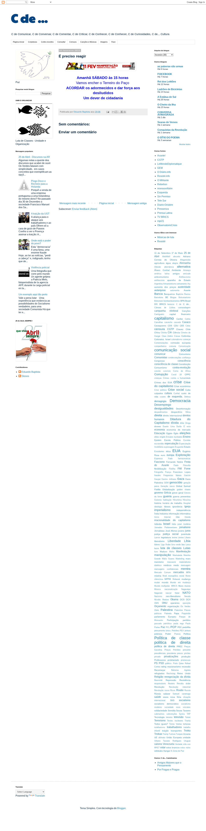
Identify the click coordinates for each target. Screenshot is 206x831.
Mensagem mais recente (72, 203)
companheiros (160, 346)
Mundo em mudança (180, 582)
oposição (186, 603)
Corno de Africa (181, 371)
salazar (166, 693)
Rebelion (162, 184)
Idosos (167, 506)
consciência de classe (166, 364)
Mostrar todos (184, 144)
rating (163, 666)
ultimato (161, 737)
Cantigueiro (159, 314)
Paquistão (186, 613)
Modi (165, 576)
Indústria (164, 513)
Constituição (184, 364)
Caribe (179, 319)
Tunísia (172, 734)
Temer (187, 717)
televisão (179, 717)
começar (186, 339)
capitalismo (164, 318)
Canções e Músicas (88, 42)
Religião (158, 676)
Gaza (180, 478)
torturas (186, 724)
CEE (182, 325)
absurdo (176, 256)
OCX (188, 599)
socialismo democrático (166, 704)
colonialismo (176, 339)
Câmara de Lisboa (164, 307)
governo (158, 492)
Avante (187, 290)
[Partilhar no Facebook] (121, 111)
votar (162, 747)
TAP (188, 714)
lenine (174, 537)
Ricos (172, 690)
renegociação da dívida (177, 676)
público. (168, 663)
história (157, 503)
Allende (157, 267)
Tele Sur (161, 200)
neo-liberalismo (173, 596)
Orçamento (160, 606)
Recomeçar (159, 670)
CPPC (187, 374)
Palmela (167, 613)
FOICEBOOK (164, 74)
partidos (186, 620)
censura (159, 329)
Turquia (179, 734)
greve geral (177, 493)
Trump (165, 734)
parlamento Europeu (165, 616)
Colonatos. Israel (162, 339)
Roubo (180, 690)
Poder (168, 634)
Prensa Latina (164, 213)
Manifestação (183, 551)
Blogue (173, 297)
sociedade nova (172, 707)
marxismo (159, 562)
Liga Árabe (166, 544)
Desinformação (183, 408)
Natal (177, 593)
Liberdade (174, 541)
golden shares (183, 489)
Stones (25, 376)
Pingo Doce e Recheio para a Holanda (39, 184)
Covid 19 (176, 374)
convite (157, 371)
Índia (156, 513)
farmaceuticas (184, 458)
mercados (178, 572)
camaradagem (184, 307)
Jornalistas (159, 531)
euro (163, 455)
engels (162, 437)
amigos (176, 273)
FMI (180, 468)
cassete (177, 322)
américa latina (161, 274)
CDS (170, 325)
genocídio (176, 482)
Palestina (167, 609)
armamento (182, 284)
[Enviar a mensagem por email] (113, 111)
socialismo (184, 700)
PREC (179, 646)
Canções (186, 311)
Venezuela (168, 744)
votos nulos (185, 747)
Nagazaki (158, 593)
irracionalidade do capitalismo (172, 520)
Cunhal (177, 393)
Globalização (168, 489)
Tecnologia (159, 717)
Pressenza (163, 209)
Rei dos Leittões (166, 81)
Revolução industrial (179, 687)
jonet (179, 524)
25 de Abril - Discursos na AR (34, 157)
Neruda (187, 596)
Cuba (187, 390)
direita (158, 415)
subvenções (171, 714)
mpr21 (160, 221)
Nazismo (158, 596)
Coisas (177, 336)
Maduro (163, 551)
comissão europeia (181, 343)
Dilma (187, 412)
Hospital (186, 503)
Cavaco (186, 322)
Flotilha (172, 469)
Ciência (176, 332)
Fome (187, 468)
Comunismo (184, 354)
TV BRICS (163, 217)
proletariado (173, 660)
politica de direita (172, 642)
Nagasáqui (185, 589)
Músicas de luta (165, 237)
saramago (186, 694)
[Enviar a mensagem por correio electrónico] (107, 112)
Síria (179, 697)
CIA (170, 332)
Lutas (186, 548)
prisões (187, 653)
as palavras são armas (170, 66)
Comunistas (160, 357)
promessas (185, 660)
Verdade (178, 744)
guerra (167, 496)
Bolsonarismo (184, 297)
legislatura (166, 537)
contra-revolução (181, 367)
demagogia (160, 401)
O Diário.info (164, 172)
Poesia (177, 634)
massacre (171, 562)
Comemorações (161, 343)
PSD (161, 663)
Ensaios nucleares (174, 437)
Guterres (158, 500)
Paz (163, 627)
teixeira (169, 717)
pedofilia (186, 627)
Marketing (180, 559)
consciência (184, 360)
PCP (173, 627)
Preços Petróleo (173, 650)
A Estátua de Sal (166, 97)
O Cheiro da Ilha (166, 104)
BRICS (162, 304)
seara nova (169, 697)
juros (187, 530)
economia (159, 429)
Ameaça (186, 270)
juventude (185, 534)
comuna (172, 346)
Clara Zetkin (167, 336)
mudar (157, 582)
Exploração (183, 454)
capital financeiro (180, 314)
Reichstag (170, 673)
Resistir (161, 241)
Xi (171, 751)
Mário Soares (168, 559)
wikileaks (158, 751)
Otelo (156, 610)
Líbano (187, 537)
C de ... (29, 17)
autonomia (174, 290)
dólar (182, 423)
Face (113, 42)
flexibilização (160, 468)
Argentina (158, 284)
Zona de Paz (178, 751)
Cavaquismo (160, 325)
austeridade (184, 287)
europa (170, 455)
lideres (157, 544)
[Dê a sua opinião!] (116, 111)
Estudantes (159, 451)
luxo (156, 551)
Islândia (158, 524)
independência (183, 510)
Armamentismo (169, 284)
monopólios (173, 576)
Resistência (184, 680)
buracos (170, 304)
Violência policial (40, 267)
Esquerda (162, 192)
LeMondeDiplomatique (169, 164)
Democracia (180, 401)
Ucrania (186, 734)
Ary (188, 284)
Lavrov (157, 537)
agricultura (159, 263)
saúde (157, 697)
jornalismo (184, 527)
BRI (156, 304)
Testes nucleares (175, 721)
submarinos (159, 714)
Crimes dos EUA (163, 382)
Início (156, 517)
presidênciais (160, 653)
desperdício (176, 412)
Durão (179, 426)
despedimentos (161, 412)
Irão (178, 517)
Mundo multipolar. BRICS (165, 586)
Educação (159, 433)
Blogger (121, 808)
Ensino (186, 436)
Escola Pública (172, 440)
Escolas (186, 440)
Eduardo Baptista (31, 372)
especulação (171, 443)
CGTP (160, 160)
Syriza (182, 714)
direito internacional (172, 415)
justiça (157, 534)
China (157, 332)
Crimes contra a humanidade (176, 378)
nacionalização (171, 589)
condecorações (174, 357)
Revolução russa (161, 690)
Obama (174, 599)
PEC (179, 627)
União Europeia (174, 737)
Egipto (169, 433)
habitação (167, 500)
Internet (167, 517)
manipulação (162, 555)
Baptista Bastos (183, 294)
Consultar (61, 42)
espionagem (169, 447)
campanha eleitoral (166, 311)
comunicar (159, 354)
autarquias (160, 290)
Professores (160, 660)
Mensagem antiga (137, 203)
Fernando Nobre (174, 462)
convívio (167, 371)
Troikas (158, 734)
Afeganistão (185, 260)
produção (185, 656)
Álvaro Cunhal (162, 270)
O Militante (163, 180)
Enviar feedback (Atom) (84, 209)
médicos (167, 565)
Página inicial (18, 42)
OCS (182, 599)
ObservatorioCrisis (167, 225)
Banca (158, 293)
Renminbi (158, 680)
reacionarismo (174, 666)
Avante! (161, 155)
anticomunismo (161, 277)
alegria (175, 263)
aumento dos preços (165, 287)
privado (157, 656)
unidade (186, 737)
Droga (187, 423)
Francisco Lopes (181, 472)
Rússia (157, 693)
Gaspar (157, 479)
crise (177, 382)
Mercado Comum (162, 572)
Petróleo (175, 630)
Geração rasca (167, 486)
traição (165, 730)
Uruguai (187, 741)
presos (180, 653)
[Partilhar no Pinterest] (124, 111)
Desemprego (162, 404)
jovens (181, 531)
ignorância (177, 506)
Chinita (164, 332)
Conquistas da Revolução (172, 130)
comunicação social (172, 350)
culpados (158, 393)
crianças (158, 378)
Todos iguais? (161, 724)
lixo (183, 544)
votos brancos (173, 747)
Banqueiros (169, 294)
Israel (166, 523)
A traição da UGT (40, 213)
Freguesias (168, 475)
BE (166, 297)
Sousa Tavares (183, 710)
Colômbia (185, 336)
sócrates (186, 707)
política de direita (164, 646)
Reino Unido (183, 673)
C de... (187, 304)
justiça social (171, 534)
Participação (173, 620)
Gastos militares (169, 479)
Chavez (179, 329)
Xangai (166, 751)
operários (174, 603)
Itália (174, 524)
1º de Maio (177, 253)
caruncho (168, 322)
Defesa (187, 397)
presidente (171, 653)
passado (158, 623)
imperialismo (162, 510)
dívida (175, 422)
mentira (185, 568)
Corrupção (161, 374)
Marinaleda (177, 555)
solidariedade (160, 710)
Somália (172, 710)
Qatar (181, 663)
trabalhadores (174, 727)
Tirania (187, 721)
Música (157, 589)
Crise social (176, 389)
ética (168, 451)
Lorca (188, 544)
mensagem (185, 565)
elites (156, 437)
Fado (170, 458)
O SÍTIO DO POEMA (168, 137)
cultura (168, 393)
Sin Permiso (163, 196)
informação (174, 513)
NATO (186, 592)
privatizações (171, 656)
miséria (157, 576)
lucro (156, 548)
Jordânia (186, 524)
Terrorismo (160, 720)
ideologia (158, 507)
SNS (172, 700)
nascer (168, 593)
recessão (186, 666)
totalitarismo (159, 727)
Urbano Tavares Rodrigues (167, 741)
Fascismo (159, 462)
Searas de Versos (167, 122)
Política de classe (172, 638)
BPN (182, 301)
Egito (176, 433)
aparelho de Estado (178, 280)
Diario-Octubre (165, 205)
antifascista (159, 280)
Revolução (159, 687)
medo (176, 565)
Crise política (160, 390)
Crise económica (182, 386)
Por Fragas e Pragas (168, 769)
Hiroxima (186, 500)
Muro (180, 586)
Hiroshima (177, 500)
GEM (160, 168)
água (168, 263)
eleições (185, 433)
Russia (187, 690)
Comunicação (184, 346)
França (168, 472)
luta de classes (171, 548)
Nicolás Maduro (161, 599)
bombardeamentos (172, 301)
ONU (164, 603)
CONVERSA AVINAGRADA (165, 113)
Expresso (158, 458)
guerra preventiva (181, 496)
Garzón (187, 475)
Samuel (176, 694)
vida (185, 744)
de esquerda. (175, 396)
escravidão (159, 443)
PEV (182, 630)
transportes (176, 730)
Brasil (187, 301)
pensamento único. (162, 630)
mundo (165, 582)
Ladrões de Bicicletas (169, 89)
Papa (176, 613)
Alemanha (184, 263)
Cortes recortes (47, 42)
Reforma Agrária (180, 670)
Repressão (171, 680)
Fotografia (158, 472)
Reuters (171, 683)
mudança (186, 579)
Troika (187, 730)
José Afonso (171, 531)
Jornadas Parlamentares (165, 527)
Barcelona (158, 297)
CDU (176, 325)
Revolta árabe (183, 683)
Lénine (181, 537)
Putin (175, 663)
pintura (187, 630)
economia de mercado (178, 430)
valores (158, 744)
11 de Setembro (162, 253)
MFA (188, 572)
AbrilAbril (166, 256)
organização (173, 606)
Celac (187, 326)
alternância (169, 267)
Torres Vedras (175, 724)
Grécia (167, 492)
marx (188, 558)
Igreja (187, 506)
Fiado (176, 465)
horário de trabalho (172, 503)
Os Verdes (185, 606)
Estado (187, 447)
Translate (40, 795)
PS (156, 663)
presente (186, 650)
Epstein (157, 440)
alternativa (183, 266)
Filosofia (186, 465)
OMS (156, 603)
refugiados (159, 673)
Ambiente (176, 270)
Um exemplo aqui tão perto (33, 294)
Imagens (104, 42)
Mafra (171, 551)
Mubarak (176, 579)
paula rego (178, 623)
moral (181, 576)
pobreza (158, 634)
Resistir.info (163, 176)
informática (185, 513)
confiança (186, 357)
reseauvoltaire (165, 188)
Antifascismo (184, 277)
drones (157, 426)
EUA (176, 451)
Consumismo (160, 367)
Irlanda (187, 517)
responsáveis (160, 683)
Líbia (187, 541)
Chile (188, 329)
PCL (168, 627)
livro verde (176, 544)
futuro (178, 475)
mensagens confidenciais (166, 569)
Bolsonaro (158, 301)
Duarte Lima (168, 426)
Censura (72, 42)
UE (155, 737)
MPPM (168, 579)
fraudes (157, 475)
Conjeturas (32, 42)
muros (187, 586)
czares (163, 397)
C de (178, 304)
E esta (187, 426)
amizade (186, 274)
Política (187, 634)
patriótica (167, 623)
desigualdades (163, 408)
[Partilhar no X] (118, 111)
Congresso (159, 361)
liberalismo (159, 541)
